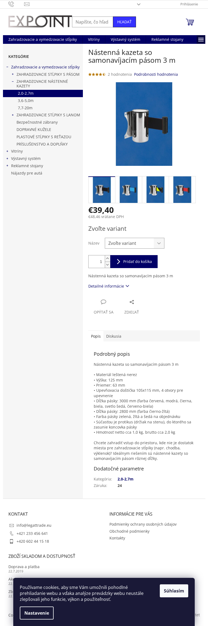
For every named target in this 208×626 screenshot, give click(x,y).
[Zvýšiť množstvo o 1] (107, 258)
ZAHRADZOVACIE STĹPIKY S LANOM (48, 114)
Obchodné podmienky (129, 531)
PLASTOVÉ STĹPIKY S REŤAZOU (44, 136)
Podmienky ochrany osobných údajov (143, 524)
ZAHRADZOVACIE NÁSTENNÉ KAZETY (42, 83)
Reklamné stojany (27, 165)
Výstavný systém (26, 158)
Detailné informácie (106, 286)
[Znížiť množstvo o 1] (107, 265)
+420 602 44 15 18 (33, 541)
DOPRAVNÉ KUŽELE (34, 129)
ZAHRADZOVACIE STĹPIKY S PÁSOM (48, 74)
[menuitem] (42, 39)
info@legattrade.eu (34, 525)
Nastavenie (36, 613)
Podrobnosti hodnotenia (156, 74)
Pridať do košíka (137, 261)
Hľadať (124, 21)
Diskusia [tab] (113, 336)
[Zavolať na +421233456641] (16, 3)
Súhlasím (174, 591)
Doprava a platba (24, 566)
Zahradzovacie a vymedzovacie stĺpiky (45, 67)
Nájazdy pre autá (26, 173)
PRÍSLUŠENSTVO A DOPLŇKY (42, 144)
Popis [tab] (96, 336)
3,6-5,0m (26, 100)
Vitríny (17, 151)
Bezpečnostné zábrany (37, 122)
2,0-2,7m (26, 93)
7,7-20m (25, 107)
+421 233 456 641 (32, 533)
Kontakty (117, 538)
